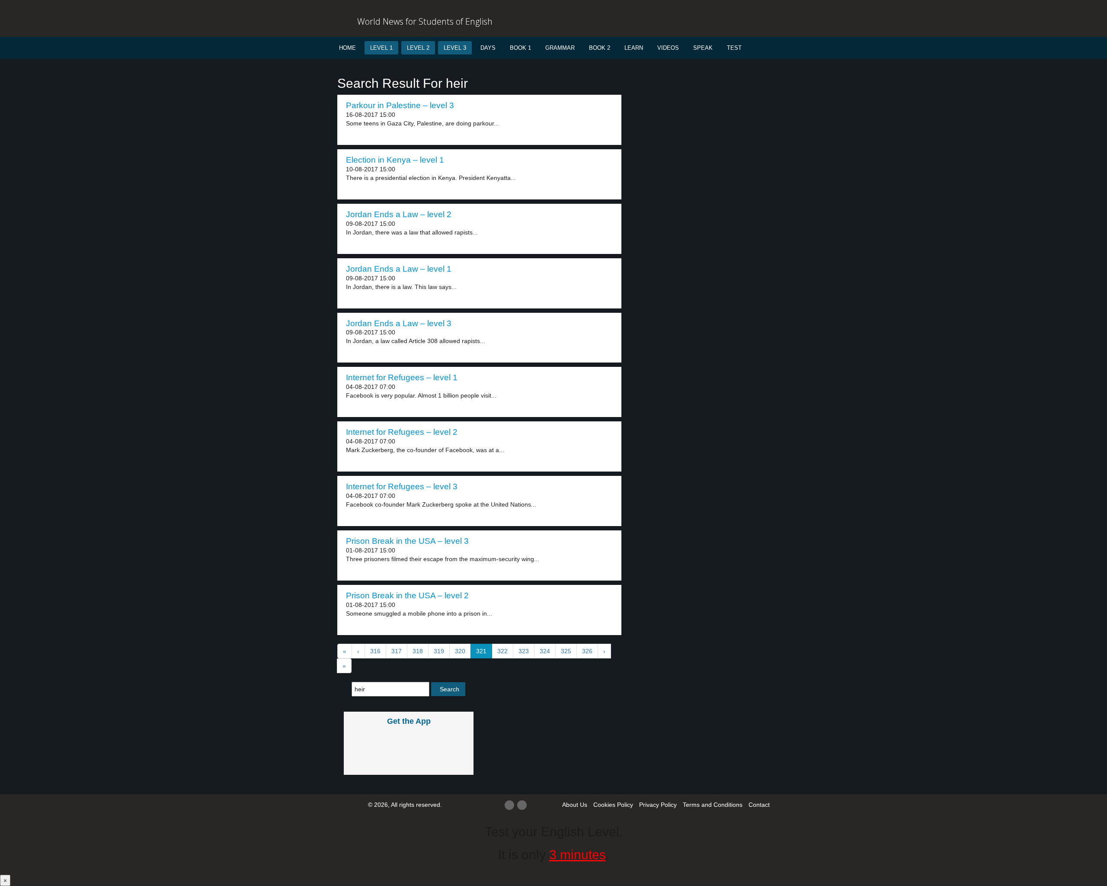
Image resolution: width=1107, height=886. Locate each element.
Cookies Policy (613, 804)
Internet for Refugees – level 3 (402, 486)
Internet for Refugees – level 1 (402, 377)
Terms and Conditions (712, 804)
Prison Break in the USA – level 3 (407, 541)
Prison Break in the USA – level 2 (407, 595)
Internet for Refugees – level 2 (402, 432)
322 (502, 651)
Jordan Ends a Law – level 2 (398, 214)
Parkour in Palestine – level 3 (400, 105)
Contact (759, 804)
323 (523, 651)
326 (587, 651)
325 (566, 651)
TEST (734, 48)
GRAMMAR (560, 48)
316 (375, 651)
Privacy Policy (658, 804)
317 (396, 651)
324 (545, 651)
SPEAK (703, 48)
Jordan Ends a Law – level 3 (398, 323)
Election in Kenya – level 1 (395, 159)
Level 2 (418, 48)
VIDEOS (668, 48)
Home (347, 48)
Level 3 (455, 48)
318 (418, 651)
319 (439, 651)
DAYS (488, 48)
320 (460, 651)
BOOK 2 (599, 48)
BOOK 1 (520, 48)
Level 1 (381, 48)
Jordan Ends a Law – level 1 (398, 268)
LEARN (633, 48)
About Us (574, 804)
